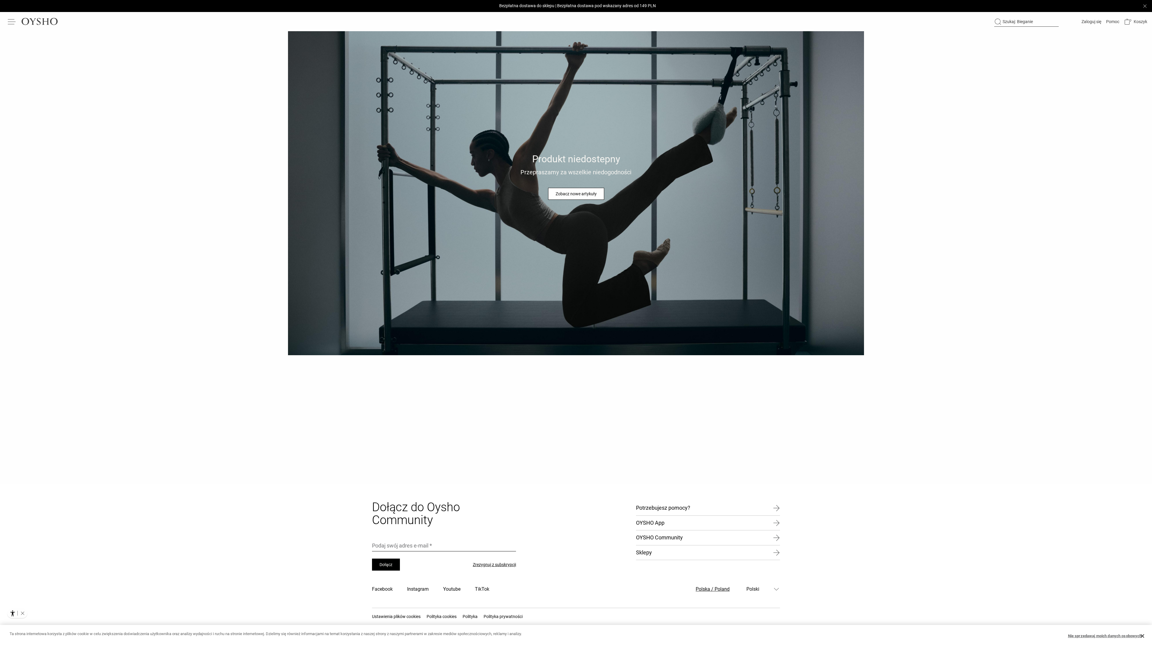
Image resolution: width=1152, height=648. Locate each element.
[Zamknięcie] (1142, 636)
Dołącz (386, 564)
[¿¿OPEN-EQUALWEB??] (17, 613)
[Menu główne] (12, 21)
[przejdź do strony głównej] (40, 21)
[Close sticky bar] (1145, 6)
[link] (1090, 21)
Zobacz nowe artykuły (576, 193)
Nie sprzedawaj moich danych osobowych (1105, 636)
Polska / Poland (713, 589)
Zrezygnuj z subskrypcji (494, 564)
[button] (1135, 22)
